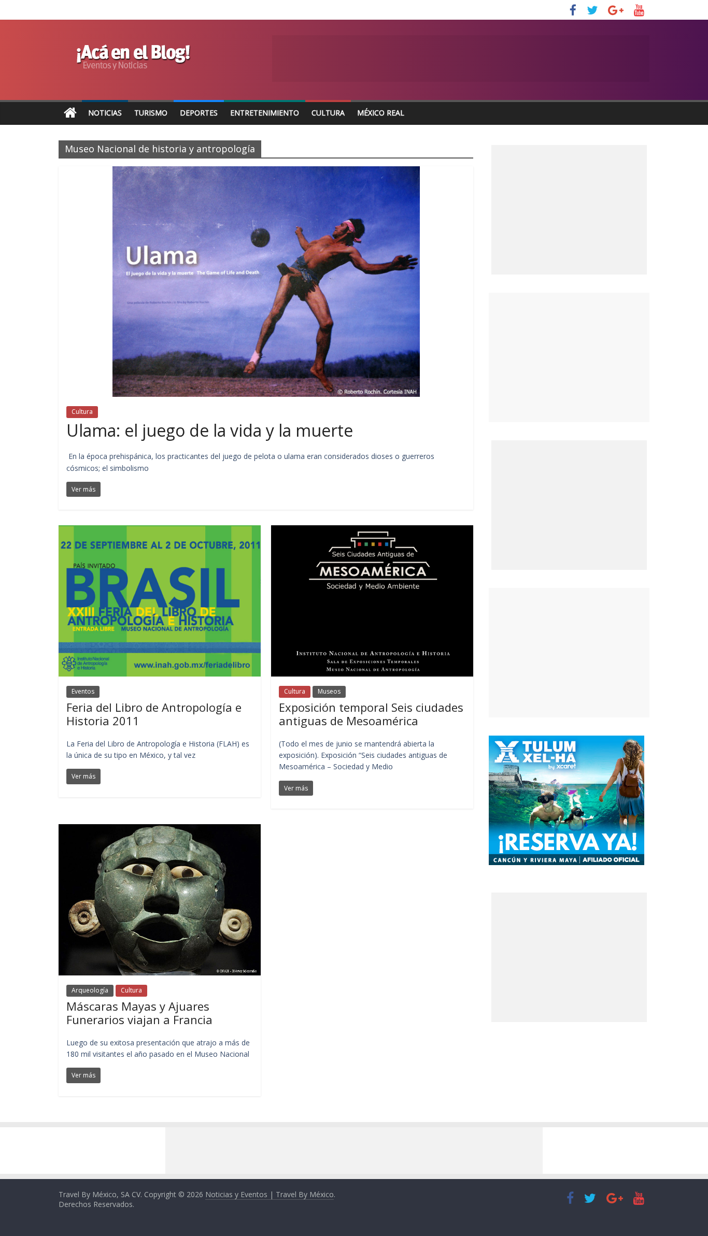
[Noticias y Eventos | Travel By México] (70, 113)
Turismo (150, 113)
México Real (380, 113)
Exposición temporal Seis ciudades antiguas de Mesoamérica (371, 713)
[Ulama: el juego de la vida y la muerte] (266, 172)
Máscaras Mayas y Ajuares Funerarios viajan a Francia (139, 1012)
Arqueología (90, 990)
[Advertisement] (569, 357)
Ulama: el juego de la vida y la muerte (209, 430)
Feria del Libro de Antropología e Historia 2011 (154, 713)
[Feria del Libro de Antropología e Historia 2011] (160, 531)
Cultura (328, 113)
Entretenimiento (264, 113)
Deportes (199, 113)
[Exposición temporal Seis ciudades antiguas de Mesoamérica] (372, 531)
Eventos (83, 691)
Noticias (105, 113)
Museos (329, 691)
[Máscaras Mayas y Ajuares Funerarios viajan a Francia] (160, 830)
